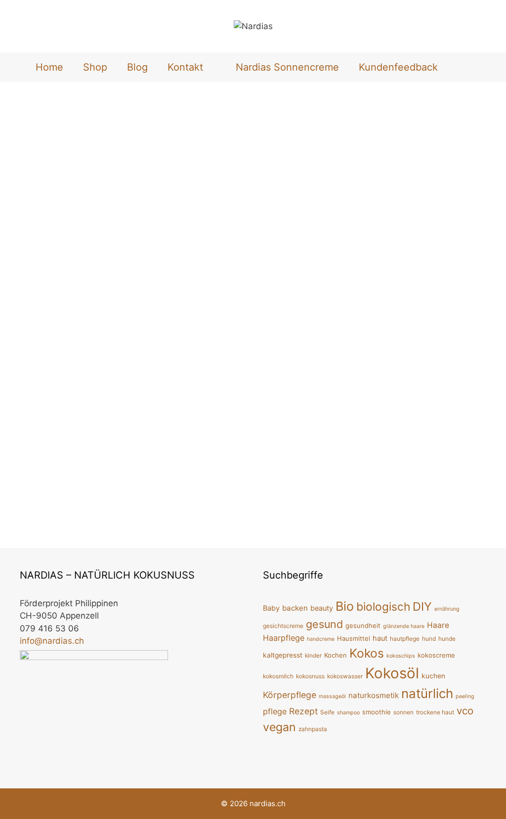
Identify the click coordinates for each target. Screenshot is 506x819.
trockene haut (435, 712)
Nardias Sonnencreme (287, 67)
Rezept (303, 711)
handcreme (321, 639)
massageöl (332, 696)
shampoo (348, 712)
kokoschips (142, 510)
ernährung (447, 609)
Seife (327, 712)
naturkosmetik (373, 695)
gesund (106, 510)
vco (465, 710)
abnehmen (48, 510)
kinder (313, 655)
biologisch (383, 606)
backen (295, 608)
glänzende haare (403, 626)
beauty (321, 608)
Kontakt (185, 67)
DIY (422, 606)
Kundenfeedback (398, 67)
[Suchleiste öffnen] (464, 67)
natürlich (427, 693)
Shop (95, 67)
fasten (80, 510)
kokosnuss (310, 676)
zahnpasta (312, 729)
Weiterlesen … (98, 483)
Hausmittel (353, 638)
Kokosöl (179, 510)
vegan (279, 727)
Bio (345, 606)
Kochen (335, 655)
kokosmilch (278, 676)
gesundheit (362, 625)
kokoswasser (345, 676)
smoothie (376, 712)
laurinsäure (37, 520)
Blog (137, 67)
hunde (447, 638)
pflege (275, 711)
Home (49, 67)
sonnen (403, 712)
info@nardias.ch (52, 641)
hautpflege (405, 638)
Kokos (366, 653)
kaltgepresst (282, 655)
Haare (438, 625)
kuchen (433, 676)
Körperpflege (289, 695)
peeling (465, 696)
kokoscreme (436, 655)
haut (380, 638)
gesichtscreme (283, 625)
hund (429, 638)
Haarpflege (283, 638)
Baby (271, 608)
